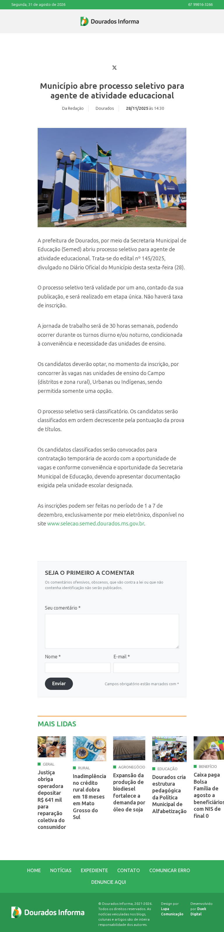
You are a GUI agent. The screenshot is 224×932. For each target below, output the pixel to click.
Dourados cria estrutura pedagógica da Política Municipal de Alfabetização (169, 794)
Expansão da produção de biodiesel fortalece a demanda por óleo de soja (129, 792)
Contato (128, 870)
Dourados (105, 108)
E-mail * (121, 656)
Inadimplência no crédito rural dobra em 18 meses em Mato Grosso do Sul (89, 796)
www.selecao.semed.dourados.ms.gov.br (95, 523)
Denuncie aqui (108, 882)
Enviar (59, 683)
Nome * (53, 656)
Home (34, 870)
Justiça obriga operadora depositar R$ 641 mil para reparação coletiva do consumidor (52, 799)
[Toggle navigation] (11, 21)
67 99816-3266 (200, 4)
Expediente (94, 870)
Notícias (60, 870)
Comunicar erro (169, 870)
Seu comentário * (62, 608)
